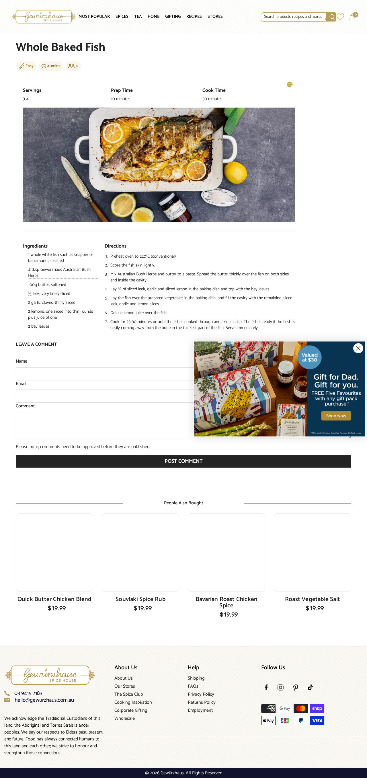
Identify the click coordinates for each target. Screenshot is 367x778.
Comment (25, 406)
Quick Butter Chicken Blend (54, 599)
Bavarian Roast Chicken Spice (227, 602)
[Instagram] (280, 687)
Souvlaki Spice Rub (140, 599)
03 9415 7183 (28, 693)
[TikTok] (310, 687)
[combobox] (293, 17)
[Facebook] (266, 687)
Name (21, 361)
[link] (279, 388)
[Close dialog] (358, 348)
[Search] (290, 17)
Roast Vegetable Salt (312, 599)
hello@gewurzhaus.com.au (44, 700)
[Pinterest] (296, 687)
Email (21, 383)
